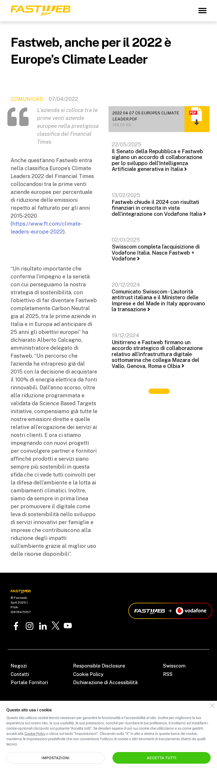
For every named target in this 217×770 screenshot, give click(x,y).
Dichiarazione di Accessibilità (105, 682)
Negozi (19, 666)
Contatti (20, 674)
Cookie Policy (88, 674)
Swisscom (174, 666)
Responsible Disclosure (99, 666)
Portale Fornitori (29, 682)
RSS (168, 674)
